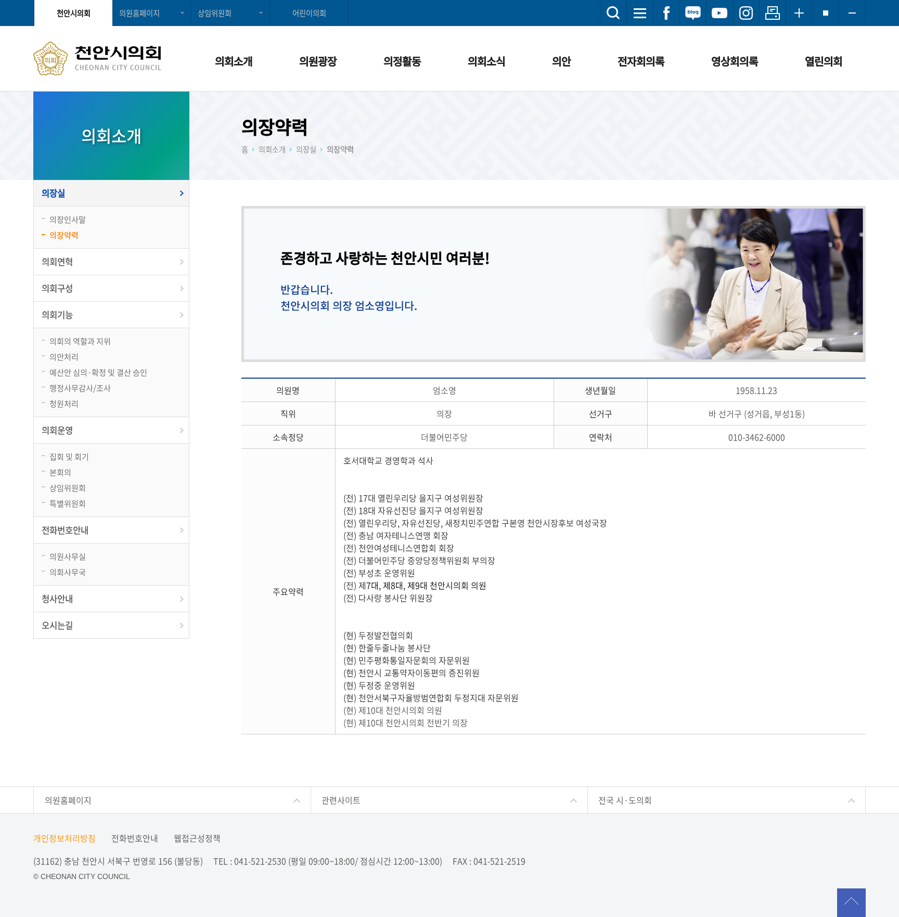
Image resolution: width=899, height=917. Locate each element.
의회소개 (233, 61)
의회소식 (486, 61)
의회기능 (57, 314)
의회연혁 (57, 261)
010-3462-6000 (756, 437)
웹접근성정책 (197, 838)
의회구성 (57, 288)
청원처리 (64, 403)
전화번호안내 (65, 530)
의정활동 (402, 61)
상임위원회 (215, 13)
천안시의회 (74, 13)
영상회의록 (734, 61)
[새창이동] (666, 13)
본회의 (60, 472)
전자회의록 (641, 61)
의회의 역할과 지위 (80, 341)
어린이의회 (309, 13)
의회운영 (57, 430)
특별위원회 (67, 503)
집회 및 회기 (69, 456)
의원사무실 (67, 556)
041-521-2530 (260, 861)
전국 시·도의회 (625, 800)
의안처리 (64, 357)
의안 (561, 61)
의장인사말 (67, 219)
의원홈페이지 (139, 13)
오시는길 (57, 625)
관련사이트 (341, 800)
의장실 (53, 193)
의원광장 (318, 61)
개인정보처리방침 (64, 838)
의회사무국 (67, 572)
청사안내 (57, 598)
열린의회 (823, 61)
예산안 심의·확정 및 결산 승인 (98, 372)
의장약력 (64, 235)
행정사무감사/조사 (80, 388)
